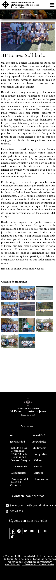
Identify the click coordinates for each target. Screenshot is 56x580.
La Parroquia (19, 466)
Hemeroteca (41, 479)
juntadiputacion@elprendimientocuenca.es (30, 505)
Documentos (18, 472)
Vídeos (38, 460)
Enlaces (38, 472)
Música (38, 466)
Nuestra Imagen (21, 460)
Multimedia (39, 448)
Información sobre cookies (38, 564)
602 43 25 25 (17, 511)
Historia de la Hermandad (19, 455)
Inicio (13, 435)
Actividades (39, 441)
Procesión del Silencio (19, 480)
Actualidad (39, 435)
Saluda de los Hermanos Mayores (19, 450)
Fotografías (40, 454)
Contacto (15, 485)
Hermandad (17, 441)
